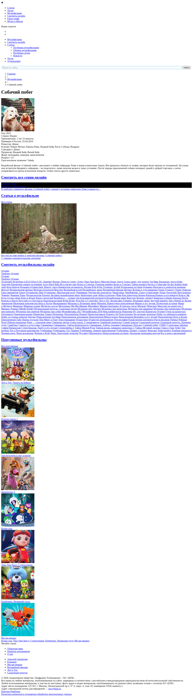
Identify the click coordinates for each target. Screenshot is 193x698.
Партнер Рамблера (10, 691)
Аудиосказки (14, 61)
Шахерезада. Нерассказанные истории (109, 333)
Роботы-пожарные (16, 322)
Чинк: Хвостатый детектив (64, 333)
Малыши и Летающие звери (82, 303)
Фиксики (152, 330)
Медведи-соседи (49, 306)
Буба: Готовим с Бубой (108, 287)
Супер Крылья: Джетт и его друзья (39, 328)
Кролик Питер (180, 298)
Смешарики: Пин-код (131, 325)
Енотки (46, 295)
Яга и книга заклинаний (173, 333)
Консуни (131, 298)
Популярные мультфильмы (24, 340)
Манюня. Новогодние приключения (115, 303)
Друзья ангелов (34, 295)
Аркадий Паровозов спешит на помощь (21, 284)
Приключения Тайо (11, 319)
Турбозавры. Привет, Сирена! (131, 330)
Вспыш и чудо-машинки (145, 290)
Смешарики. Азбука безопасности (71, 325)
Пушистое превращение (101, 319)
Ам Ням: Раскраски (160, 281)
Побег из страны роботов (14, 317)
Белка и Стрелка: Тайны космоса (130, 284)
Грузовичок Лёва (34, 292)
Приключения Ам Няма (48, 317)
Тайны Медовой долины (148, 328)
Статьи (10, 45)
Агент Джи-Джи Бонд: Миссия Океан (96, 281)
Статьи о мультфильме (20, 195)
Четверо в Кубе (42, 333)
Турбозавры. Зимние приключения (98, 330)
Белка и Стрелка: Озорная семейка (95, 284)
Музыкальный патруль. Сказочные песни (55, 309)
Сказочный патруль (149, 322)
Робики (174, 319)
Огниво (161, 311)
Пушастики (82, 319)
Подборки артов (21, 53)
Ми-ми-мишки (81, 641)
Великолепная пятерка (21, 290)
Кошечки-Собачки (163, 298)
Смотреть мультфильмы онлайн (27, 264)
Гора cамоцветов (9, 292)
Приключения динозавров (74, 317)
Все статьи (6, 202)
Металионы (64, 306)
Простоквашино (67, 319)
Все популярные (9, 346)
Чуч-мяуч (84, 333)
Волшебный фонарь (113, 290)
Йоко (119, 295)
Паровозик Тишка (42, 314)
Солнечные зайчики (177, 325)
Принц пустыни (30, 319)
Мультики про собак (50, 311)
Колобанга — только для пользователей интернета (80, 298)
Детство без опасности (99, 292)
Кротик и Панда (9, 300)
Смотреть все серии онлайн (24, 177)
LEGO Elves (30, 281)
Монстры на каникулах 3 (170, 306)
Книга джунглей (44, 298)
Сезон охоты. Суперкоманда (84, 322)
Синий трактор (130, 322)
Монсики (152, 306)
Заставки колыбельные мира (65, 295)
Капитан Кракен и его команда (162, 295)
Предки (32, 317)
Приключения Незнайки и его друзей (138, 317)
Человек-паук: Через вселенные (17, 333)
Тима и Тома (167, 328)
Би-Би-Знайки (174, 284)
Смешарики (47, 325)
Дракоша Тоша (17, 295)
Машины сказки (32, 306)
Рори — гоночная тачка (39, 322)
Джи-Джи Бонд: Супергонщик (28, 641)
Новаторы (127, 311)
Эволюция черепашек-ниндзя (144, 333)
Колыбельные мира (116, 298)
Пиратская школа (96, 314)
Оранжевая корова (22, 314)
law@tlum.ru (54, 688)
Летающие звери (141, 300)
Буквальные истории (132, 287)
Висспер (58, 290)
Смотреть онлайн (16, 42)
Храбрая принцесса (182, 330)
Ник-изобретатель (112, 311)
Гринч (22, 292)
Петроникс (58, 314)
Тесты (10, 58)
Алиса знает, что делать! (136, 281)
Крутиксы (37, 300)
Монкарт (142, 306)
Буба (94, 287)
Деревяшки (81, 292)
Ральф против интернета (141, 319)
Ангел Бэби (176, 281)
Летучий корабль (159, 300)
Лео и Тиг (104, 300)
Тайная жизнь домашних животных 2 (115, 328)
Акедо (120, 281)
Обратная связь (15, 648)
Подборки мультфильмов (26, 47)
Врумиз (128, 290)
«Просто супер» (68, 281)
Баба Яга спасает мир (66, 284)
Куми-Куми (69, 300)
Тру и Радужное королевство (25, 330)
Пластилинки (126, 314)
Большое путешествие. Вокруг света (39, 287)
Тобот (178, 328)
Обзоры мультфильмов (25, 50)
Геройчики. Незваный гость (59, 641)
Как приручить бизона (133, 295)
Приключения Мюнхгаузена (103, 317)
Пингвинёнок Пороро (75, 314)
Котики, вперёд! (144, 298)
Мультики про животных (114, 309)
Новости (17, 55)
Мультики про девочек (89, 309)
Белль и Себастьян (157, 284)
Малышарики (60, 303)
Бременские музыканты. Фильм (74, 287)
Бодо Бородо (13, 287)
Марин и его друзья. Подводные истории (156, 303)
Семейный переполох (111, 322)
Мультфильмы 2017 (72, 311)
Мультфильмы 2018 (92, 311)
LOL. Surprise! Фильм (48, 281)
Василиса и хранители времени (169, 287)
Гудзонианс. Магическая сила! (59, 292)
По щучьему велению (145, 314)
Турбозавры (46, 330)
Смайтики (12, 325)
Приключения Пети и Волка (172, 317)
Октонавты (7, 314)
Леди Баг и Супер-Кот (86, 300)
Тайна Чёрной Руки (85, 328)
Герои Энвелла (183, 290)
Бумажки (148, 287)
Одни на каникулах (176, 311)
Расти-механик (162, 319)
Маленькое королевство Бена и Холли (32, 303)
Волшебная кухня (73, 290)
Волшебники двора (92, 290)
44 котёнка (18, 281)
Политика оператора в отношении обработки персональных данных (36, 694)
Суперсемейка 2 (66, 328)
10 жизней (6, 281)
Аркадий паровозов (17, 659)
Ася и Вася (48, 284)
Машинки (18, 306)
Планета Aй (112, 314)
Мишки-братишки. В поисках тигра (118, 306)
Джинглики (118, 292)
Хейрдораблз (164, 330)
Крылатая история (52, 300)
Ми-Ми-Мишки (79, 306)
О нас (10, 654)
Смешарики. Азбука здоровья (104, 325)
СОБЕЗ (162, 325)
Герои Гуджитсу (166, 290)
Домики (5, 295)
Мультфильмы (14, 39)
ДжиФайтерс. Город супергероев (142, 292)
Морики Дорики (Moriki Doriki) (17, 309)
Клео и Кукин (28, 298)
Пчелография (121, 319)
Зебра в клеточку (107, 295)
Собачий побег (150, 325)
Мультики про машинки (140, 309)
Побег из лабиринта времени (172, 314)
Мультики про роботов (28, 311)
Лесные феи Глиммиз (121, 300)
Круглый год (25, 300)
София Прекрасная (11, 328)
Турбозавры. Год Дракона (66, 330)
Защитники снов (89, 295)
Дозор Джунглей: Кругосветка (175, 292)
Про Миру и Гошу (48, 319)
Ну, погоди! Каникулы (144, 311)
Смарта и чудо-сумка (29, 325)
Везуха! (5, 290)
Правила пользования (18, 651)
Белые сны (6, 641)
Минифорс (93, 306)
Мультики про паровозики (167, 309)
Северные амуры (60, 322)
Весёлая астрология (43, 290)
